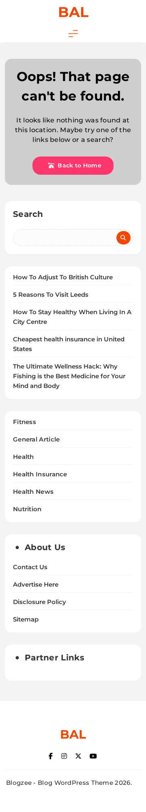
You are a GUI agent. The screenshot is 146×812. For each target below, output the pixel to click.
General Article (36, 439)
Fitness (24, 422)
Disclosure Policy (39, 602)
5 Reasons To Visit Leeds (50, 294)
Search (28, 214)
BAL (73, 12)
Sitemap (26, 619)
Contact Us (30, 567)
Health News (33, 491)
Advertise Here (35, 584)
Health (23, 457)
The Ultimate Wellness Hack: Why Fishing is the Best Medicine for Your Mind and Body (69, 376)
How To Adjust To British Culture (63, 277)
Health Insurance (40, 474)
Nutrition (27, 509)
